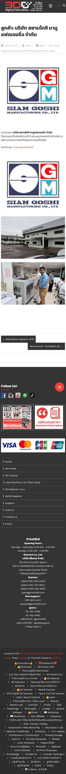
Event (38, 765)
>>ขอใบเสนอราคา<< (20, 758)
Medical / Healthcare (18, 731)
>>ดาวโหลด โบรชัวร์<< (49, 758)
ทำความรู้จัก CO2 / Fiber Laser (29, 701)
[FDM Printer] (29, 50)
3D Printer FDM (45, 667)
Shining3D (30, 708)
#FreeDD (41, 746)
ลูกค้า (42, 45)
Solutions (55, 716)
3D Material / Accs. (15, 489)
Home (8, 461)
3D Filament (18, 682)
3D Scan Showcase (36, 739)
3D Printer (10, 468)
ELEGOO (33, 705)
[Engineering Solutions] (11, 50)
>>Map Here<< (33, 626)
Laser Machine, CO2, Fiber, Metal (22, 482)
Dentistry (40, 731)
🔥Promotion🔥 (23, 663)
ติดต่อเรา (36, 762)
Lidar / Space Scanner (28, 697)
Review (56, 739)
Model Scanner (46, 689)
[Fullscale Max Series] (45, 50)
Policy (8, 524)
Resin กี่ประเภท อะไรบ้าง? (43, 686)
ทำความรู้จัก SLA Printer (25, 678)
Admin (28, 45)
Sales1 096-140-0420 (33, 581)
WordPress (56, 657)
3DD (59, 705)
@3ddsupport (42, 623)
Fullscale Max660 (24, 147)
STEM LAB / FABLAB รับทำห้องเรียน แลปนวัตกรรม (35, 720)
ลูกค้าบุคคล (23, 765)
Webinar (56, 746)
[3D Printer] (54, 45)
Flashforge (13, 708)
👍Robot (33, 712)
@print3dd (40, 619)
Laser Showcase (26, 743)
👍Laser (50, 697)
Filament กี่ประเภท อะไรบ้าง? (45, 682)
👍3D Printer (24, 667)
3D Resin (20, 686)
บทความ (9, 510)
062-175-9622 (37, 585)
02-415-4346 (33, 611)
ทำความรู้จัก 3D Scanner (20, 693)
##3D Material (13, 496)
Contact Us (11, 517)
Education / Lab (54, 727)
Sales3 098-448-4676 (33, 589)
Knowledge (13, 754)
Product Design (53, 735)
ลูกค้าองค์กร (52, 762)
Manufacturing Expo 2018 (18, 339)
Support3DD (47, 743)
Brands (55, 701)
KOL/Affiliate (38, 716)
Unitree (60, 708)
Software (17, 712)
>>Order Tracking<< (54, 754)
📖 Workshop (51, 712)
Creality (46, 708)
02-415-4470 (33, 615)
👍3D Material (51, 678)
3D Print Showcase (46, 750)
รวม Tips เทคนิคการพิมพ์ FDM (25, 674)
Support (9, 503)
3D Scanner (11, 475)
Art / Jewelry (58, 731)
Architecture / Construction (24, 735)
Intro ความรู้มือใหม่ (20, 746)
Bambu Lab (16, 705)
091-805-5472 (33, 600)
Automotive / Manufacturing (24, 727)
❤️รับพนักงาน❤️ (48, 663)
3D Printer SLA (54, 674)
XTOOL (47, 705)
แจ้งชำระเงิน (18, 762)
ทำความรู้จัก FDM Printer (36, 671)
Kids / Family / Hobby (36, 724)
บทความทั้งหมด (22, 750)
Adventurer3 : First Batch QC (46, 346)
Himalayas (23, 657)
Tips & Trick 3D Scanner (51, 693)
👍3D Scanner (24, 689)
